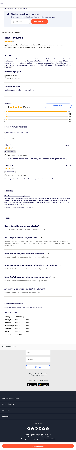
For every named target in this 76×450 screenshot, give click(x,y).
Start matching (39, 21)
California (32, 435)
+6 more (48, 47)
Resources (6, 410)
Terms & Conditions (49, 439)
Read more (8, 67)
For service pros (8, 404)
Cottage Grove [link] (24, 8)
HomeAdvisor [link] (8, 8)
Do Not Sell (39, 435)
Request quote (38, 446)
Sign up (38, 367)
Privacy (27, 435)
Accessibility (47, 435)
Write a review (58, 106)
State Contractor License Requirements (17, 196)
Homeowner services (10, 398)
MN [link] (16, 8)
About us (5, 416)
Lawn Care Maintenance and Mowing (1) (19, 132)
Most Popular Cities (9, 347)
